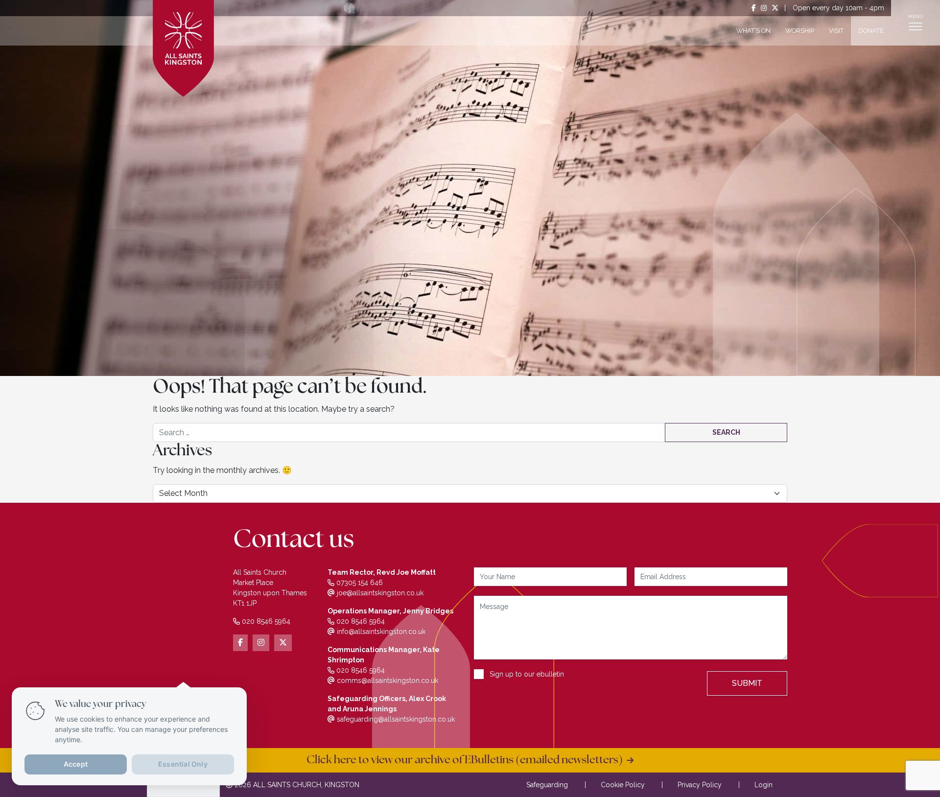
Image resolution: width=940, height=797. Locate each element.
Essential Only (183, 764)
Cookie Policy (623, 785)
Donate (871, 30)
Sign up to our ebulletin (527, 674)
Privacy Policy (700, 785)
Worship (799, 30)
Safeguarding (547, 785)
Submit (747, 683)
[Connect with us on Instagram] (764, 8)
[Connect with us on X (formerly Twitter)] (775, 8)
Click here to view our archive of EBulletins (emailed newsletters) (466, 760)
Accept (76, 764)
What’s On (753, 30)
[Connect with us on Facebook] (754, 8)
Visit (836, 30)
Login (763, 785)
